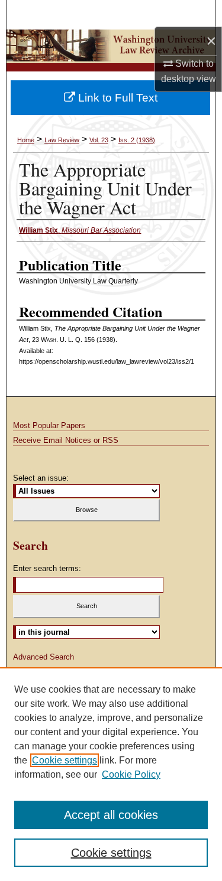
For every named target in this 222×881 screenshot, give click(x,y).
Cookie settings (64, 760)
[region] (111, 774)
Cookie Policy (131, 774)
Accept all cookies (111, 814)
